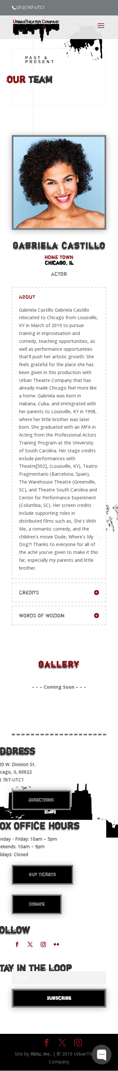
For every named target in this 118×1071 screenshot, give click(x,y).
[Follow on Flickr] (56, 944)
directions (41, 800)
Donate (37, 904)
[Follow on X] (30, 944)
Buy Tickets (42, 874)
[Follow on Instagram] (43, 944)
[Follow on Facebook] (17, 944)
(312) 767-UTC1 (30, 7)
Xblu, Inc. (40, 1054)
